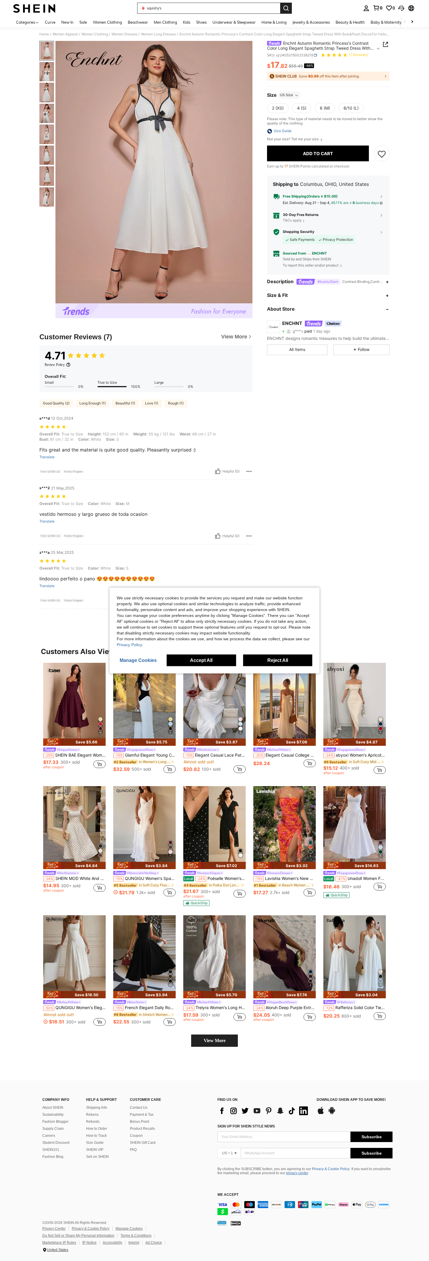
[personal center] (366, 8)
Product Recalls (142, 1129)
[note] (74, 742)
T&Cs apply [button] (292, 220)
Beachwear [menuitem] (138, 22)
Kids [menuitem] (186, 22)
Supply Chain (53, 1129)
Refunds (93, 1122)
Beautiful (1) (125, 403)
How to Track (96, 1136)
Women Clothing (94, 34)
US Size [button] (286, 95)
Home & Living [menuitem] (274, 22)
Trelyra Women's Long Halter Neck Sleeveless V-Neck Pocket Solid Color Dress (215, 1007)
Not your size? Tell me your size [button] (293, 139)
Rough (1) (176, 403)
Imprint (133, 1243)
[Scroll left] (405, 22)
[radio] (278, 108)
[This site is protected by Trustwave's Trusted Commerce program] (221, 1223)
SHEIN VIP (94, 1150)
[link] (378, 7)
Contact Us (138, 1108)
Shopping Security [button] (298, 232)
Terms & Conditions (136, 1236)
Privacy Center (54, 1229)
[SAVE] (382, 154)
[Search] (286, 8)
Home (44, 34)
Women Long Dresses (158, 34)
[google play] (332, 1113)
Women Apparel (65, 34)
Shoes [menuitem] (201, 22)
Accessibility (112, 1243)
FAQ (133, 1150)
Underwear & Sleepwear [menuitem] (234, 22)
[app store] (321, 1113)
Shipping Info (96, 1108)
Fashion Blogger (55, 1122)
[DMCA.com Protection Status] (236, 1223)
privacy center (297, 1173)
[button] (401, 8)
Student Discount (55, 1143)
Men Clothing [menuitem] (165, 22)
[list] (264, 1110)
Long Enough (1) (92, 403)
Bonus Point (139, 1122)
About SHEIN (52, 1108)
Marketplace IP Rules (59, 1243)
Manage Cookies (129, 1229)
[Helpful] (217, 471)
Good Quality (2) (56, 403)
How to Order (96, 1129)
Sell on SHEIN (97, 1157)
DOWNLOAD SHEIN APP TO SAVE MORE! (351, 1100)
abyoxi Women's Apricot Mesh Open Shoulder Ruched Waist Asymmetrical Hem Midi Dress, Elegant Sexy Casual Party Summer (355, 755)
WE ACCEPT (227, 1195)
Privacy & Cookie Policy (331, 1169)
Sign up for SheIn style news (246, 1126)
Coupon (136, 1136)
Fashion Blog (52, 1157)
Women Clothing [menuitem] (107, 22)
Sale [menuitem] (83, 22)
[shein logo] (34, 8)
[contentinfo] (305, 1208)
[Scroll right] (412, 22)
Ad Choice (153, 1243)
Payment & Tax (142, 1115)
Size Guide (95, 1143)
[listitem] (74, 718)
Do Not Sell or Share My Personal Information (78, 1236)
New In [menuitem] (67, 22)
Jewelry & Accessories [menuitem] (311, 22)
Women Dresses (124, 34)
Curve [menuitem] (50, 22)
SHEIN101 (50, 1150)
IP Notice (89, 1243)
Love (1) (151, 403)
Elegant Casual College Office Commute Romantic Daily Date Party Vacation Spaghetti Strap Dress (285, 755)
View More (215, 1040)
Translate (47, 457)
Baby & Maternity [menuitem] (386, 22)
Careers (48, 1136)
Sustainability (53, 1115)
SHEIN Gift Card (143, 1143)
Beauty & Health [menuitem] (350, 22)
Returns (92, 1115)
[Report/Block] (248, 471)
